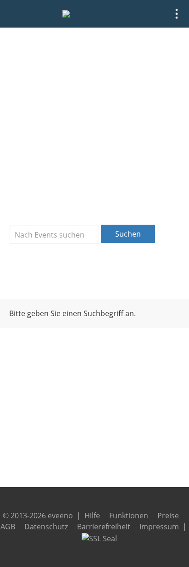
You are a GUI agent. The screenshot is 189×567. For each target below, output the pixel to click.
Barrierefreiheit (103, 527)
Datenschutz (46, 527)
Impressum (159, 527)
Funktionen (128, 515)
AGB (7, 527)
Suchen (128, 234)
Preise (168, 515)
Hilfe (92, 515)
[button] (176, 14)
